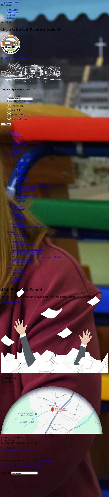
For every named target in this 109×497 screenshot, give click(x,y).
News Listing (18, 270)
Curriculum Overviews (22, 157)
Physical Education (26, 190)
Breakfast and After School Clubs (27, 226)
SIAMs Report (19, 236)
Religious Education (27, 195)
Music (21, 180)
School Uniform (19, 219)
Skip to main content (10, 2)
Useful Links (18, 224)
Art (19, 160)
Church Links (18, 152)
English (21, 167)
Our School (12, 131)
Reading (22, 193)
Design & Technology (28, 165)
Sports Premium (19, 247)
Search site (6, 473)
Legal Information (46, 460)
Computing (23, 162)
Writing (21, 201)
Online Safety (18, 208)
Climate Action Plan (21, 260)
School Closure (19, 229)
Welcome (16, 134)
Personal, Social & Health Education (34, 185)
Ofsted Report (18, 234)
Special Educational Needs (24, 244)
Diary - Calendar (20, 275)
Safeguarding (18, 265)
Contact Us (12, 283)
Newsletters (17, 272)
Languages (23, 175)
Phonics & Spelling (26, 188)
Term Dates (17, 221)
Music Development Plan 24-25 (26, 254)
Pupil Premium (19, 242)
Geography (23, 170)
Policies (10, 17)
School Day (17, 213)
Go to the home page (10, 301)
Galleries (11, 15)
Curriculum (12, 154)
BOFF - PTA (18, 211)
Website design (8, 465)
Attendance (17, 206)
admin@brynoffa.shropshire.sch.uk (17, 450)
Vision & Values (19, 144)
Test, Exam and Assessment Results (28, 249)
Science (21, 198)
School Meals (18, 216)
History (21, 172)
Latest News (12, 12)
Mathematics (24, 178)
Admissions (17, 137)
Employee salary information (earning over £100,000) (36, 257)
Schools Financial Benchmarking (27, 252)
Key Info (11, 231)
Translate (28, 101)
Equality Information (21, 262)
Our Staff (16, 142)
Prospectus (17, 149)
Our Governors (19, 139)
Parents (10, 203)
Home (9, 129)
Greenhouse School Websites (31, 465)
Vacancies (16, 280)
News (9, 267)
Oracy (21, 183)
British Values (18, 147)
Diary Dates (12, 10)
